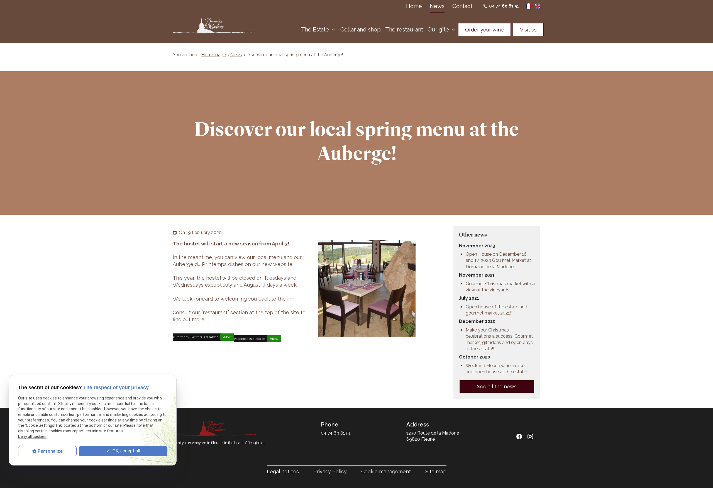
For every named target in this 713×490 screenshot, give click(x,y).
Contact (462, 6)
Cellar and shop (360, 29)
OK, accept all (125, 451)
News (437, 6)
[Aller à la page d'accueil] (214, 26)
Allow (227, 337)
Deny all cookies (32, 436)
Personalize (50, 451)
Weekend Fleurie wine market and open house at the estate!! (497, 368)
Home (414, 6)
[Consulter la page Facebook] (519, 436)
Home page (213, 54)
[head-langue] (529, 6)
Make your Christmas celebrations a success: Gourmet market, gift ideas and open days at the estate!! (499, 339)
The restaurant (404, 29)
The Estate (315, 29)
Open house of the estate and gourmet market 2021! (496, 310)
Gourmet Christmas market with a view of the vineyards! (500, 286)
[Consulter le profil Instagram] (530, 436)
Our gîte (438, 29)
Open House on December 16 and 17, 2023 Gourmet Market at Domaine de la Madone (498, 260)
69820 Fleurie (433, 436)
